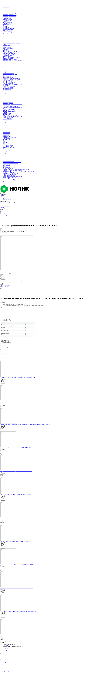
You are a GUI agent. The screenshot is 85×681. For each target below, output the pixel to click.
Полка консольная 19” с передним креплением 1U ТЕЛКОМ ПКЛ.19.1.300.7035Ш (16, 447)
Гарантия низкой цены (7, 657)
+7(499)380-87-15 (6, 645)
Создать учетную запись (5, 207)
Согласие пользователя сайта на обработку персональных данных (16, 666)
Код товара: (2, 269)
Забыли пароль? (6, 206)
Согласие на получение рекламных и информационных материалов (16, 668)
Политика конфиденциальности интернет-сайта (12, 665)
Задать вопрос (5, 651)
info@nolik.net (8, 648)
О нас (4, 2)
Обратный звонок (6, 650)
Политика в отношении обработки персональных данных (14, 667)
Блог (4, 661)
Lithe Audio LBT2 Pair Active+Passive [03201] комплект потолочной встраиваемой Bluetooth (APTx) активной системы (23, 400)
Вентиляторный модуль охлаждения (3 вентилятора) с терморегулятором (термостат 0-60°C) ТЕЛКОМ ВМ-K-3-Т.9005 (23, 634)
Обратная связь (6, 7)
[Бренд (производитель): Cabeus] (2, 276)
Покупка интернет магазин (8, 671)
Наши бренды (5, 662)
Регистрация (5, 203)
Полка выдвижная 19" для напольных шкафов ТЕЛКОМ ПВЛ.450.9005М (15, 517)
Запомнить (4, 208)
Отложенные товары (7, 199)
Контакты (5, 3)
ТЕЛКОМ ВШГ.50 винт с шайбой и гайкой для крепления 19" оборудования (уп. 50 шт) (17, 377)
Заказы (4, 198)
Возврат (4, 664)
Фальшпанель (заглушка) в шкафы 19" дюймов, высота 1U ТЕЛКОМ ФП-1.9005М (16, 564)
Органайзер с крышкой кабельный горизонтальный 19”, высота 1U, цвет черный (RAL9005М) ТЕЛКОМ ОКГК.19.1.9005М (25, 424)
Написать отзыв (3, 232)
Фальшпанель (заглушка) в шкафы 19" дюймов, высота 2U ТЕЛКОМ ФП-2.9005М (16, 588)
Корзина (2, 213)
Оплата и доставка (6, 4)
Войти (1, 203)
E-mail (1, 204)
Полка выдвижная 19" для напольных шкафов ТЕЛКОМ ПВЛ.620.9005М (15, 541)
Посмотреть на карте (7, 649)
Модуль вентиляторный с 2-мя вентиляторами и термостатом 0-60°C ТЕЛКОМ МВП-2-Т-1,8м (19, 611)
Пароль (1, 206)
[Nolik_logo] (14, 192)
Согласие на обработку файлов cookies (10, 669)
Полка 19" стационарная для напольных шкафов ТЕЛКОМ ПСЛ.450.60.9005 (15, 494)
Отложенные (5, 678)
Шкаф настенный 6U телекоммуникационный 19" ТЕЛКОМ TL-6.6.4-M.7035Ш (16, 471)
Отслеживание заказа (4, 202)
